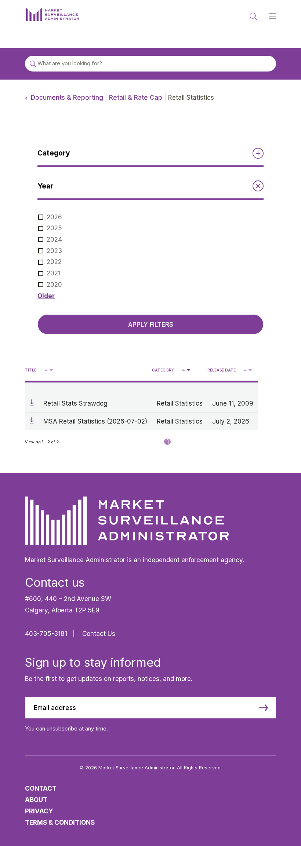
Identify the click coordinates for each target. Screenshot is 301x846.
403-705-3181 (46, 633)
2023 (54, 250)
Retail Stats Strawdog (75, 403)
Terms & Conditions (60, 822)
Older (46, 296)
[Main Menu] (272, 16)
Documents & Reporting (67, 97)
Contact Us (98, 633)
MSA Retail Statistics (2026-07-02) (95, 421)
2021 (54, 273)
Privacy (39, 811)
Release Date (221, 370)
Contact (41, 788)
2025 (54, 228)
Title (30, 370)
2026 (54, 217)
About (36, 799)
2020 (54, 284)
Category (163, 370)
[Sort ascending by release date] (245, 370)
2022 (54, 261)
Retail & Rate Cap (135, 97)
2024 (54, 239)
